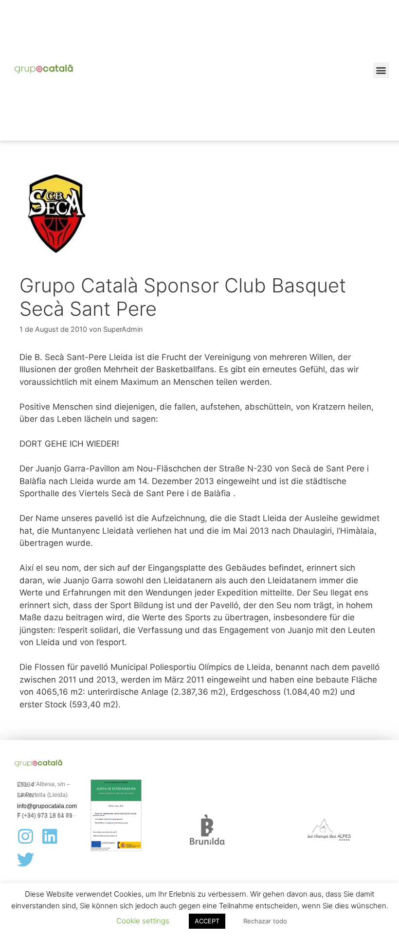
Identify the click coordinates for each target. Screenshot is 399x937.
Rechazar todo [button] (265, 921)
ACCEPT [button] (207, 921)
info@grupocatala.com (47, 806)
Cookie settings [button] (142, 920)
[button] (381, 70)
